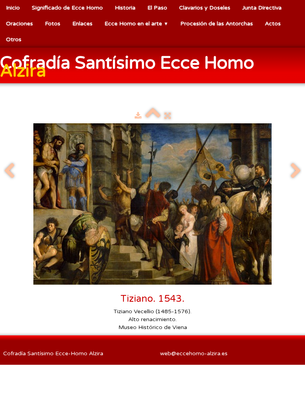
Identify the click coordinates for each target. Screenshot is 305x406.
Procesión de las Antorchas (216, 23)
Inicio (13, 7)
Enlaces (82, 23)
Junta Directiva (262, 7)
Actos (273, 23)
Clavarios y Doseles (204, 7)
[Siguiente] (296, 171)
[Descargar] (138, 116)
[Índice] (153, 116)
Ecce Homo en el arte (136, 23)
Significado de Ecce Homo (67, 7)
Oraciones (19, 23)
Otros (13, 39)
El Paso (157, 7)
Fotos (52, 23)
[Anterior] (9, 171)
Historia (125, 7)
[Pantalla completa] (167, 116)
